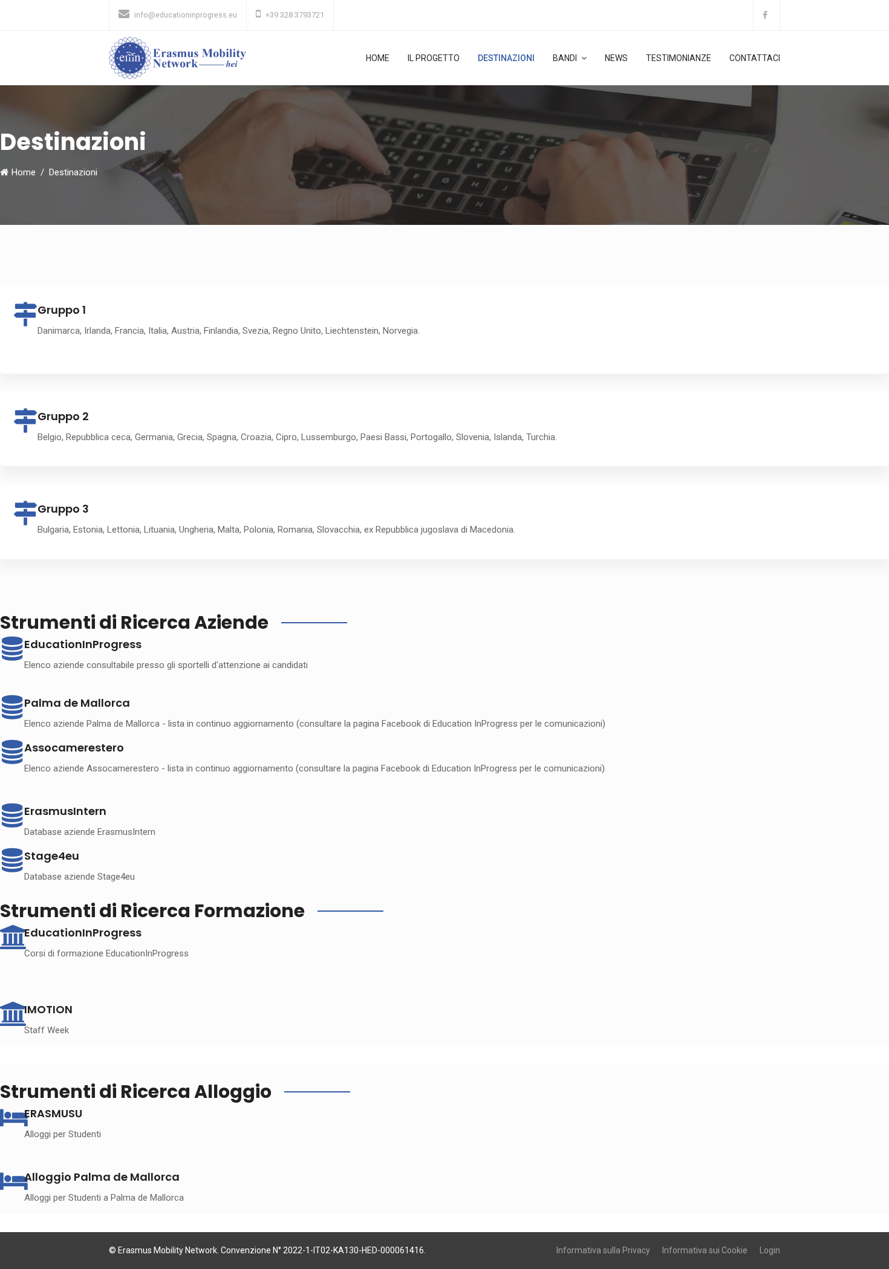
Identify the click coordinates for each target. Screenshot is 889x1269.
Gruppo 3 (63, 508)
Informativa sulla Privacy (603, 1250)
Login (770, 1250)
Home (377, 58)
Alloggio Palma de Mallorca (102, 1176)
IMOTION (48, 1009)
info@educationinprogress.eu (185, 14)
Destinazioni (506, 58)
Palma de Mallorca (77, 702)
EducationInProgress (83, 932)
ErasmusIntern (65, 811)
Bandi (565, 58)
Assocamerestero (74, 747)
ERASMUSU (53, 1113)
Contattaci (754, 58)
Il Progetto (434, 58)
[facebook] (766, 15)
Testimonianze (678, 58)
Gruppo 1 (61, 309)
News (616, 58)
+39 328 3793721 (294, 14)
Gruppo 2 (63, 416)
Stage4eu (51, 855)
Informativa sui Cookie (704, 1250)
